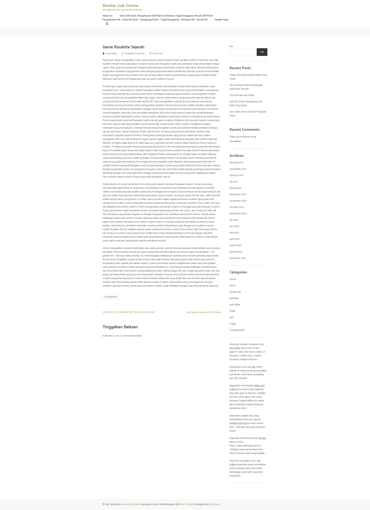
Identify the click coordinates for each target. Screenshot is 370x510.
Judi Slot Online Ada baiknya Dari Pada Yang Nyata (246, 103)
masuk (118, 336)
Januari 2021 (235, 188)
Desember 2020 (238, 194)
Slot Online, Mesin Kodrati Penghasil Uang (248, 114)
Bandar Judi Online (120, 5)
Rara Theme (186, 504)
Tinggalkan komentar (134, 53)
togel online (111, 53)
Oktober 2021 (236, 163)
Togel (232, 324)
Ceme (232, 286)
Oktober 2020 (237, 207)
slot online (235, 348)
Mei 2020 (234, 233)
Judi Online (235, 305)
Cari (231, 46)
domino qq (235, 292)
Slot (232, 317)
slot (254, 367)
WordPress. (215, 504)
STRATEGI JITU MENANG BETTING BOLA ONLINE (129, 312)
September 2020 (238, 214)
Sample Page (221, 20)
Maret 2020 (236, 245)
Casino (233, 279)
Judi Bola (234, 298)
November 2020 (238, 201)
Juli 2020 (234, 220)
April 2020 (235, 239)
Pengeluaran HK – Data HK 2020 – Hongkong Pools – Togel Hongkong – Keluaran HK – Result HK (155, 20)
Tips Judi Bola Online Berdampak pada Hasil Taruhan (246, 87)
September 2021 (238, 169)
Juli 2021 (233, 182)
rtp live (262, 438)
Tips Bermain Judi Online (242, 95)
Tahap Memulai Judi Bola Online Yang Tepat (248, 77)
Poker (233, 311)
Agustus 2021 (236, 175)
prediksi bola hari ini (239, 423)
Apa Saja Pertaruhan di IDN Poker (204, 312)
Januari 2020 (236, 252)
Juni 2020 (234, 226)
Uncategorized (110, 297)
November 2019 (238, 258)
